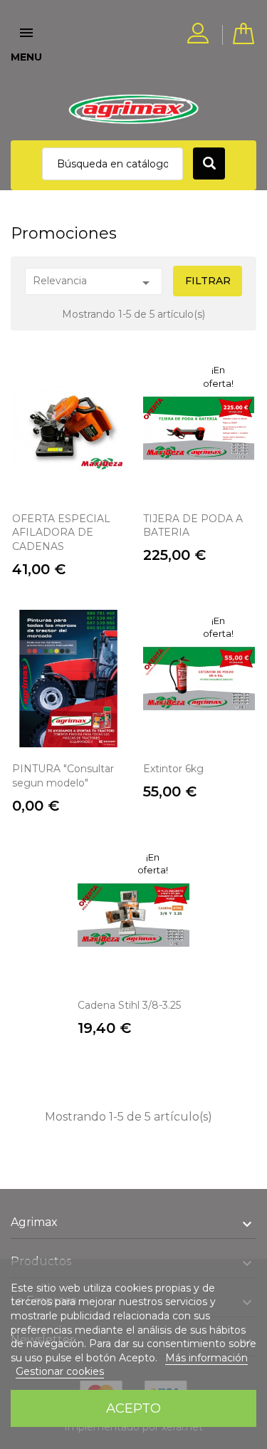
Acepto (133, 1408)
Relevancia (94, 282)
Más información (206, 1357)
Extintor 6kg (173, 768)
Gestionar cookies (60, 1371)
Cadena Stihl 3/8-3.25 (129, 1005)
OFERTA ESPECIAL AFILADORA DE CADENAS (61, 533)
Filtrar (208, 280)
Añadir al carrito (68, 467)
